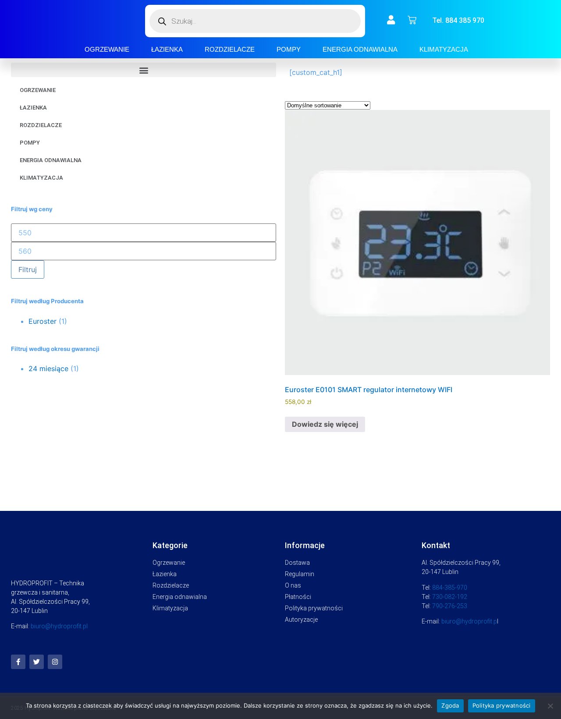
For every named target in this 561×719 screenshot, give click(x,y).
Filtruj (27, 269)
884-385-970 (449, 587)
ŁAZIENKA (167, 49)
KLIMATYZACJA (443, 49)
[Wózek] (412, 20)
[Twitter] (36, 662)
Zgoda (450, 705)
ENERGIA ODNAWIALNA (360, 49)
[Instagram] (55, 662)
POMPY (289, 49)
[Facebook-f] (18, 662)
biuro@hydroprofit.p (469, 621)
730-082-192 (449, 596)
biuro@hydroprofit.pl (59, 626)
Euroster (42, 321)
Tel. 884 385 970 (458, 20)
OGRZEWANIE (107, 49)
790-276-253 (449, 605)
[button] (143, 70)
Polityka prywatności (501, 705)
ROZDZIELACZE (230, 49)
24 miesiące (48, 368)
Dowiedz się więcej (325, 424)
